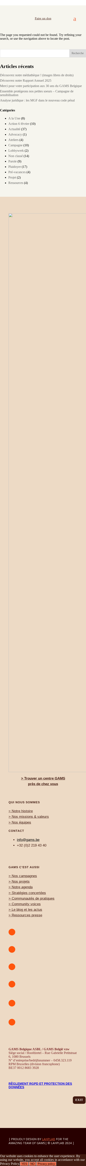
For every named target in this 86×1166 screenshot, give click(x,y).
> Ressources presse (25, 915)
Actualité (14, 129)
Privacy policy (46, 1163)
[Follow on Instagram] (12, 949)
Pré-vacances (17, 172)
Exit (79, 1100)
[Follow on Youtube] (12, 932)
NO (32, 1163)
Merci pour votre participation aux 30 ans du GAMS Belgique (41, 86)
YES (24, 1163)
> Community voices (25, 904)
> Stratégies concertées (27, 893)
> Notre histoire (21, 811)
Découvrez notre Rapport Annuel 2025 (25, 80)
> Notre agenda (21, 887)
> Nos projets (19, 881)
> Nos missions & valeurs (29, 817)
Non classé (15, 156)
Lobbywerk (16, 150)
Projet (12, 177)
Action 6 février (18, 123)
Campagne (15, 145)
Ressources (15, 183)
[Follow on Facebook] (12, 984)
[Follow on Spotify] (12, 966)
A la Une (14, 118)
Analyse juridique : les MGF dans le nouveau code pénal (37, 100)
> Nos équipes (20, 822)
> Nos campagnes (23, 876)
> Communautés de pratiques (31, 898)
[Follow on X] (12, 1003)
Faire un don (43, 18)
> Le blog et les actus (25, 910)
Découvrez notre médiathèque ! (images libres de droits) (36, 75)
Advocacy (15, 134)
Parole (12, 161)
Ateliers (13, 140)
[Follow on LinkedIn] (12, 1022)
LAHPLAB (48, 1139)
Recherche (78, 53)
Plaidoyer (14, 166)
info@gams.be (28, 840)
